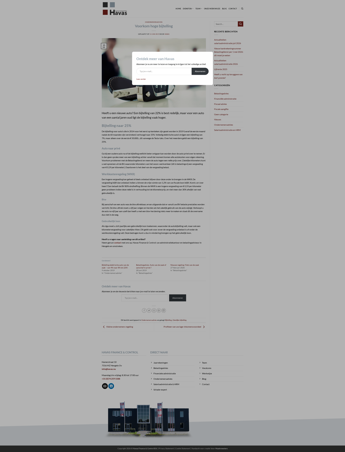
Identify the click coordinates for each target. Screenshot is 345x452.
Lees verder (141, 79)
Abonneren (200, 71)
